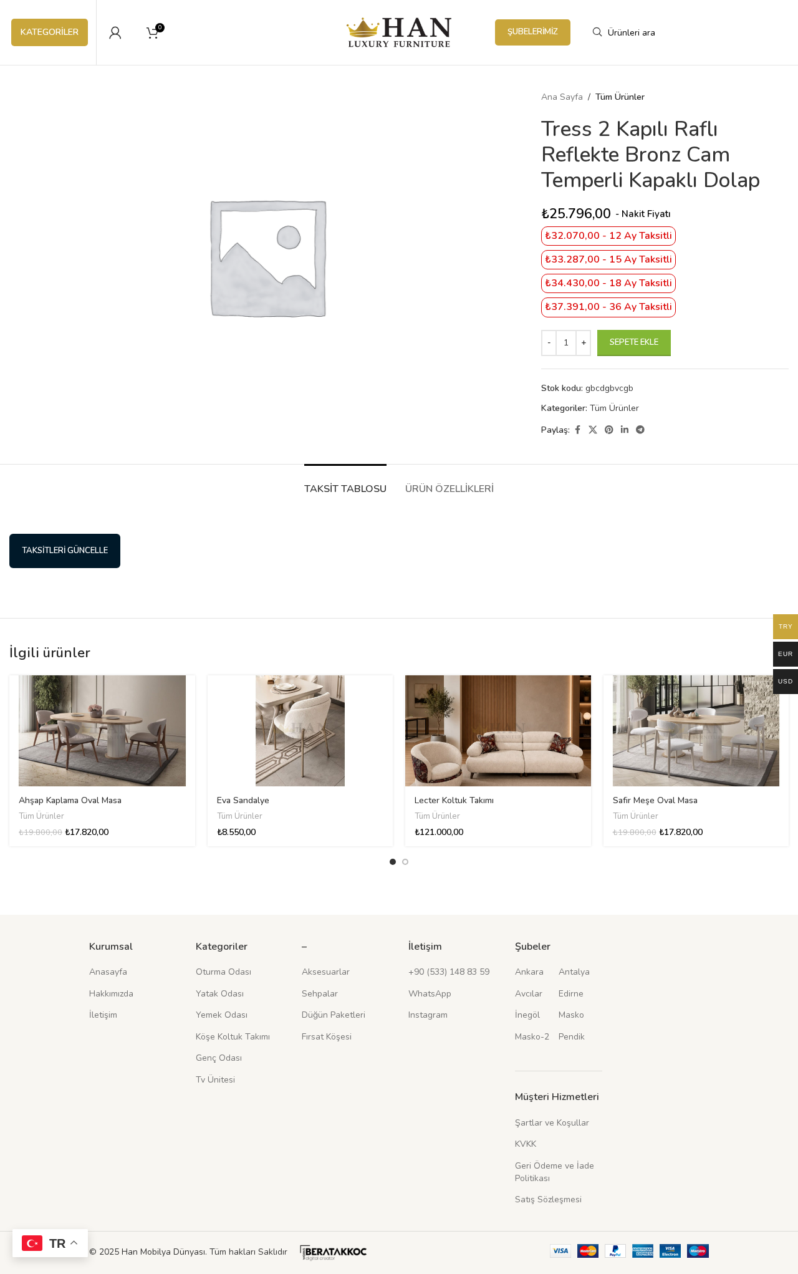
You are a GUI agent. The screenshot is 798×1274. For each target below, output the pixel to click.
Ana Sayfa (562, 97)
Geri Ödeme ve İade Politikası (554, 1172)
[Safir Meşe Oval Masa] (696, 731)
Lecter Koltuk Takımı (454, 800)
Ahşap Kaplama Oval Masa (70, 800)
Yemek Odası (222, 1015)
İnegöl (527, 1015)
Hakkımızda (111, 994)
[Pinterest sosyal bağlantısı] (609, 430)
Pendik (572, 1037)
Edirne (571, 994)
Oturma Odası (223, 972)
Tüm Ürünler (620, 97)
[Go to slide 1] (393, 862)
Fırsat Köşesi (327, 1037)
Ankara (529, 972)
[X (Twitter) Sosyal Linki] (593, 430)
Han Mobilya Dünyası (163, 1252)
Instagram (428, 1015)
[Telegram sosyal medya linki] (640, 430)
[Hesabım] (115, 32)
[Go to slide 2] (405, 862)
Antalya (574, 972)
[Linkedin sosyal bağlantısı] (624, 430)
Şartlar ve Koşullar (552, 1123)
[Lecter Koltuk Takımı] (498, 731)
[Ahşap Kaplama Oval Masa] (102, 731)
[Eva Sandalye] (300, 731)
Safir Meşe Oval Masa (655, 800)
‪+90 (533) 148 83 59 (448, 972)
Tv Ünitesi (215, 1080)
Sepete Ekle (634, 342)
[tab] (345, 483)
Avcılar (528, 994)
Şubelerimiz (532, 31)
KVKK (525, 1144)
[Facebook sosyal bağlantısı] (577, 430)
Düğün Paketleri (333, 1015)
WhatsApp (429, 994)
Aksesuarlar (326, 972)
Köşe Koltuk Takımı (233, 1037)
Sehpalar (320, 994)
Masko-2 (532, 1037)
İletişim (103, 1015)
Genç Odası (219, 1058)
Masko (571, 1015)
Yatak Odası (220, 994)
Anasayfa (108, 972)
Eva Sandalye (243, 800)
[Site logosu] (399, 31)
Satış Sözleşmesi (548, 1199)
